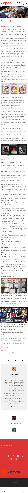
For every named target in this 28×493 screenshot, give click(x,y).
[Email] (22, 360)
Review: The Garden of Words (14, 434)
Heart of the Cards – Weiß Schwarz (9, 352)
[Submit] (19, 360)
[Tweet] (8, 360)
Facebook (9, 65)
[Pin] (12, 360)
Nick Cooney (14, 374)
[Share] (5, 360)
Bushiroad (3, 28)
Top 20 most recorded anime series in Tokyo (14, 423)
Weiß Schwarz (4, 347)
